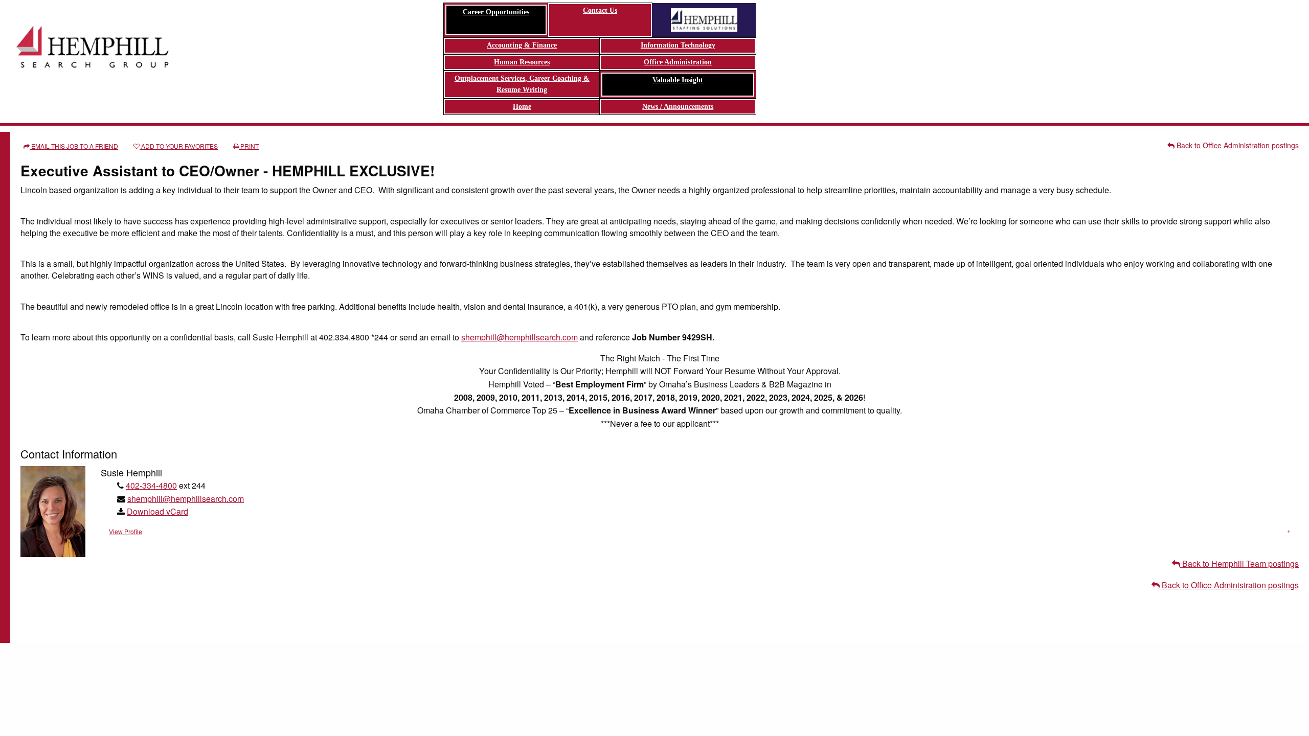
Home (522, 106)
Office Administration (678, 62)
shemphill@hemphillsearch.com (519, 337)
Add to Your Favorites (179, 146)
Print (249, 146)
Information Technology (678, 45)
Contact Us (600, 10)
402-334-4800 (151, 485)
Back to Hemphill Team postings (1239, 563)
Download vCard (157, 511)
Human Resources (522, 62)
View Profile (125, 531)
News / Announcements (677, 106)
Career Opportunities (496, 12)
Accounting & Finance (522, 45)
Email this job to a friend (74, 146)
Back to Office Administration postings (1237, 145)
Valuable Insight (677, 80)
